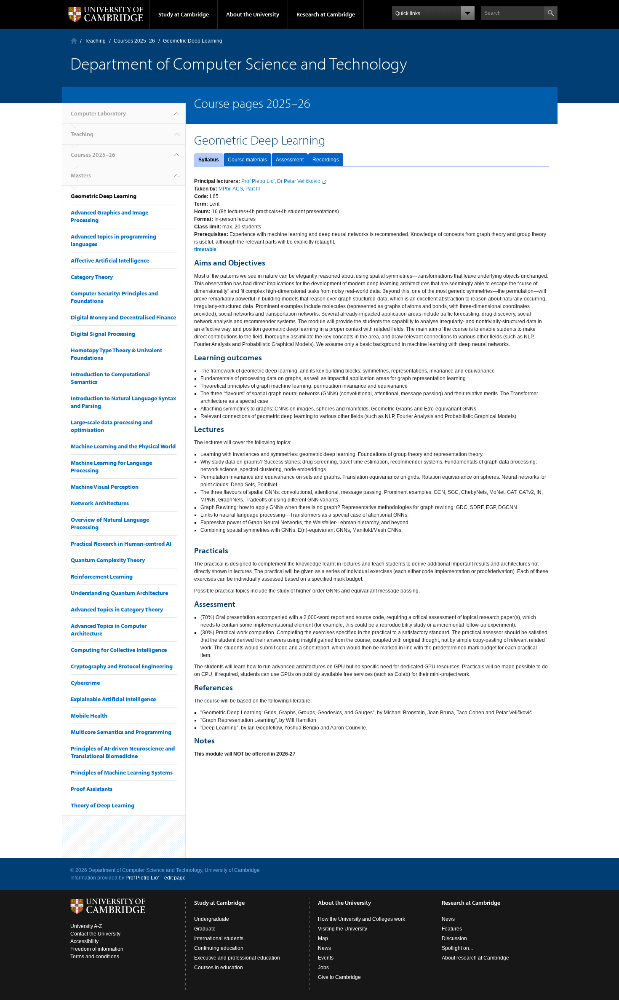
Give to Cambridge (339, 977)
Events (326, 958)
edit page (175, 878)
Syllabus (208, 160)
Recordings (325, 160)
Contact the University (95, 934)
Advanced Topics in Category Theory (117, 609)
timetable (205, 249)
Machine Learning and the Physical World (123, 446)
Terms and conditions (94, 957)
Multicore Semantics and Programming (121, 732)
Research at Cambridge (325, 14)
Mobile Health (89, 715)
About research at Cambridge (475, 958)
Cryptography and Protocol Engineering (122, 666)
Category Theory (92, 277)
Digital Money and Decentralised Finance (123, 317)
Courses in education (218, 968)
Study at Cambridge (183, 14)
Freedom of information (96, 949)
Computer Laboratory (73, 40)
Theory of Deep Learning (102, 805)
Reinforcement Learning (102, 576)
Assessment (290, 160)
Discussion (454, 938)
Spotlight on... (457, 948)
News (324, 948)
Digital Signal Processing (103, 334)
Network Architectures (100, 503)
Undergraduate (211, 919)
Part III (252, 189)
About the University (252, 14)
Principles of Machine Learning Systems (122, 772)
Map (323, 938)
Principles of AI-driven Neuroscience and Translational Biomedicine (123, 752)
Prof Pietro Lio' (258, 181)
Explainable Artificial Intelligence (113, 699)
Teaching (95, 41)
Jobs (323, 968)
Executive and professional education (237, 958)
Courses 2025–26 (134, 41)
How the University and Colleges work (361, 919)
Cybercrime (85, 682)
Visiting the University (342, 929)
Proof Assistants (91, 789)
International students (218, 938)
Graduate (205, 929)
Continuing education (218, 948)
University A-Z (86, 926)
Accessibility (84, 941)
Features (452, 929)
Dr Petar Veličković (298, 181)
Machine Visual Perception (105, 487)
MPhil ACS (231, 189)
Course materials (247, 160)
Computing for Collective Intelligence (119, 650)
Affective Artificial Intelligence (110, 260)
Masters (81, 175)
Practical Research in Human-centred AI (121, 543)
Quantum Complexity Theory (108, 560)
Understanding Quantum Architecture (119, 593)
